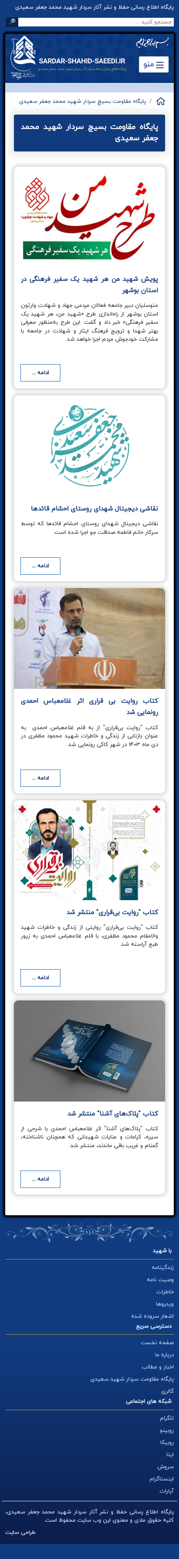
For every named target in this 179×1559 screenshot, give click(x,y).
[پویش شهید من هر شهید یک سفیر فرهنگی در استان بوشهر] (89, 217)
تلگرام (167, 1418)
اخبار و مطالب (158, 1367)
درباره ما (164, 1355)
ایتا (170, 1455)
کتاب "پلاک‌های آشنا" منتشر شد (112, 1113)
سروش (165, 1467)
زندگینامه (163, 1268)
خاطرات (165, 1292)
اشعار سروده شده (152, 1316)
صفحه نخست (157, 1343)
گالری (167, 1391)
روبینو (167, 1430)
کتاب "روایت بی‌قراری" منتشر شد (112, 912)
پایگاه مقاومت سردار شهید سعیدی (132, 1379)
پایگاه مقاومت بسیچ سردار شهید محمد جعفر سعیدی (82, 101)
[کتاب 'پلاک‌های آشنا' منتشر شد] (89, 1051)
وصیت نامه (160, 1280)
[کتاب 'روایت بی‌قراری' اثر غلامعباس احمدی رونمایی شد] (89, 638)
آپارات (166, 1491)
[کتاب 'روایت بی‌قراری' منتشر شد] (89, 850)
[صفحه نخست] (160, 101)
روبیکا (167, 1443)
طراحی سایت (20, 1532)
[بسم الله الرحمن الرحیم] (152, 43)
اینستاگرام (161, 1479)
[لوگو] (75, 58)
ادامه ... (40, 373)
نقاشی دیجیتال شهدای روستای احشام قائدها (94, 508)
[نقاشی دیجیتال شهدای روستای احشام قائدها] (89, 446)
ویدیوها (165, 1304)
